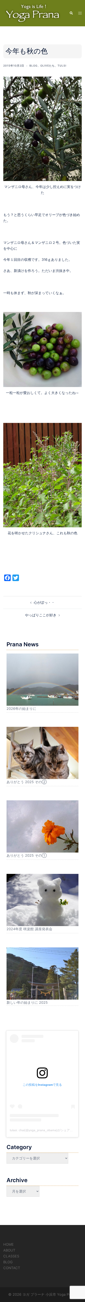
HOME (8, 1244)
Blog (33, 65)
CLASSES (11, 1256)
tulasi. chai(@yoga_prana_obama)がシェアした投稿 (46, 1130)
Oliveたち (47, 65)
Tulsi (62, 65)
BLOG (8, 1262)
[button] (71, 13)
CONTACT (11, 1268)
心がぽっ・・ (44, 602)
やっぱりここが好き (40, 615)
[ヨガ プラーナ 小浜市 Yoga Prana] (33, 13)
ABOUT (9, 1250)
